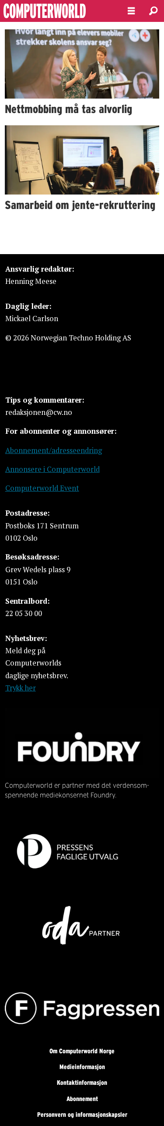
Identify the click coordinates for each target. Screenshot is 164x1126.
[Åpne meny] (131, 11)
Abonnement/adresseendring (53, 450)
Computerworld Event (42, 488)
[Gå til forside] (56, 11)
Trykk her (20, 688)
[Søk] (153, 11)
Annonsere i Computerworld (52, 469)
